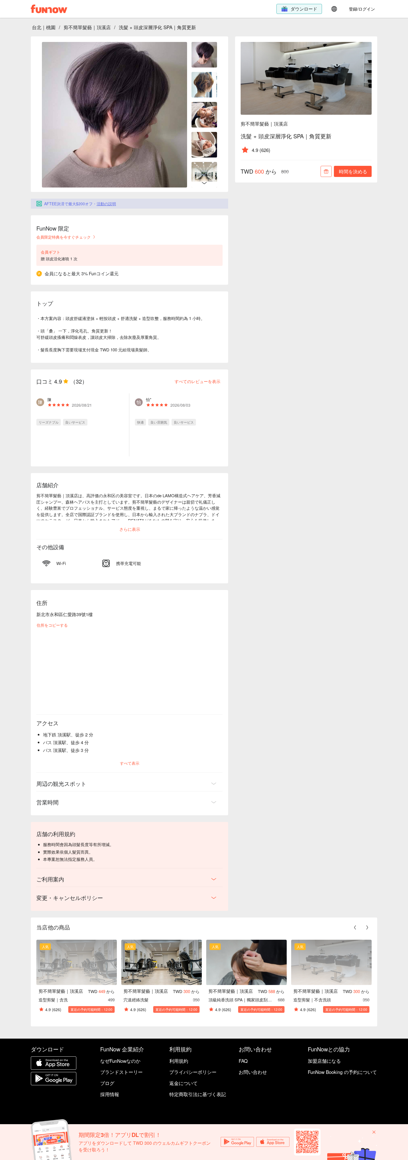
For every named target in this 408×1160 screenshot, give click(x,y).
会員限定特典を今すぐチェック (63, 237)
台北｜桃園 (44, 27)
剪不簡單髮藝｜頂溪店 (87, 27)
